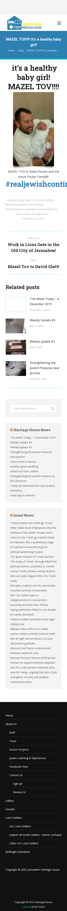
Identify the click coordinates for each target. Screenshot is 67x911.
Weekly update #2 (42, 341)
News (28, 200)
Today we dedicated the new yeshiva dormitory (32, 488)
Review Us (19, 792)
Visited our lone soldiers (24, 471)
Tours (12, 741)
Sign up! (17, 783)
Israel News (24, 515)
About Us (11, 724)
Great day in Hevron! (22, 495)
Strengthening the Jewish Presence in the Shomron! (32, 478)
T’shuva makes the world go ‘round (31, 523)
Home (9, 715)
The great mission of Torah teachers (32, 556)
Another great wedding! (24, 466)
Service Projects (19, 749)
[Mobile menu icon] (59, 23)
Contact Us (16, 775)
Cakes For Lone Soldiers (24, 843)
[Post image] (16, 304)
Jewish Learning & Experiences (27, 758)
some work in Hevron (23, 461)
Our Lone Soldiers (20, 826)
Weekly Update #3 (42, 320)
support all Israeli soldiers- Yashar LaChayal (35, 835)
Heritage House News (32, 430)
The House (38, 200)
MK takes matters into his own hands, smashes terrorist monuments (33, 588)
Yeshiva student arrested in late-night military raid (32, 622)
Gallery (10, 800)
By (32, 214)
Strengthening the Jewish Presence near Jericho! (45, 368)
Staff (12, 732)
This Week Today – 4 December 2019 (44, 301)
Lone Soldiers (14, 817)
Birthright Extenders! (18, 852)
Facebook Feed (18, 766)
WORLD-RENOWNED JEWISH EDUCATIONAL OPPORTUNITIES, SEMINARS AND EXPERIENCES (31, 204)
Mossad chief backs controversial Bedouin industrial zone (30, 650)
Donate (10, 809)
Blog (21, 200)
